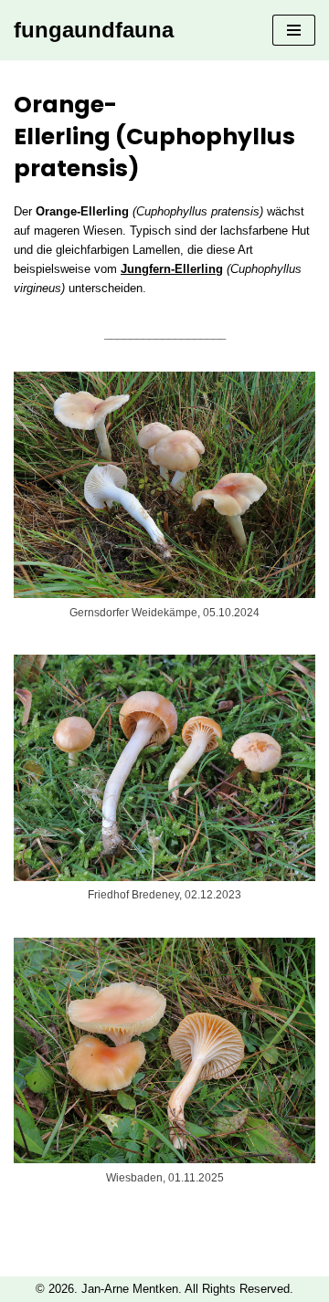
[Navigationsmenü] (293, 30)
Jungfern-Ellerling (172, 269)
